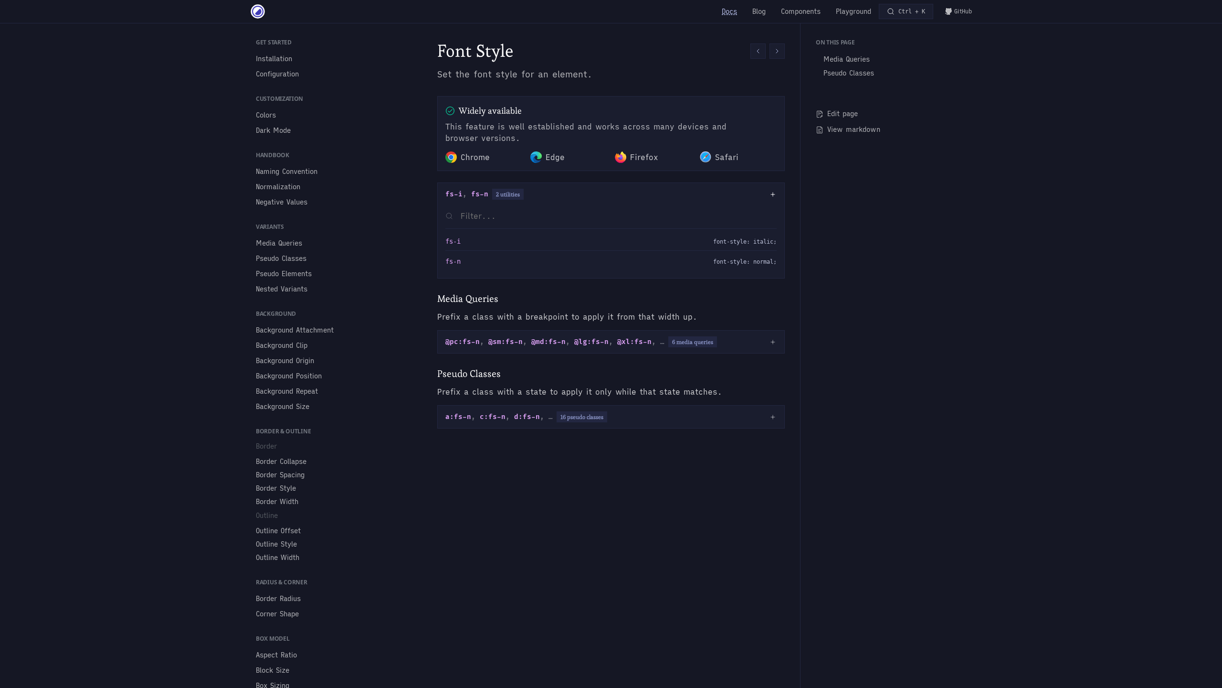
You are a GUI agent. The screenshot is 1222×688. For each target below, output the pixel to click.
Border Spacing (280, 475)
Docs (729, 11)
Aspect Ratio (276, 655)
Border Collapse (281, 461)
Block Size (272, 670)
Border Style (276, 488)
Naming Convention (286, 171)
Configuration (277, 74)
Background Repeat (287, 391)
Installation (274, 58)
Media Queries (279, 243)
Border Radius (278, 598)
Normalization (278, 187)
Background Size (282, 406)
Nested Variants (281, 289)
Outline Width (277, 557)
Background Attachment (295, 330)
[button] (758, 51)
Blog (759, 11)
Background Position (289, 376)
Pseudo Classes (281, 258)
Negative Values (281, 202)
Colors (266, 115)
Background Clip (281, 345)
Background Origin (285, 360)
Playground (853, 11)
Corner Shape (277, 614)
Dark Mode (273, 130)
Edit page (842, 113)
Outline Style (276, 544)
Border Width (277, 501)
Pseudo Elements (284, 273)
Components (801, 11)
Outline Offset (278, 531)
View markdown (853, 129)
